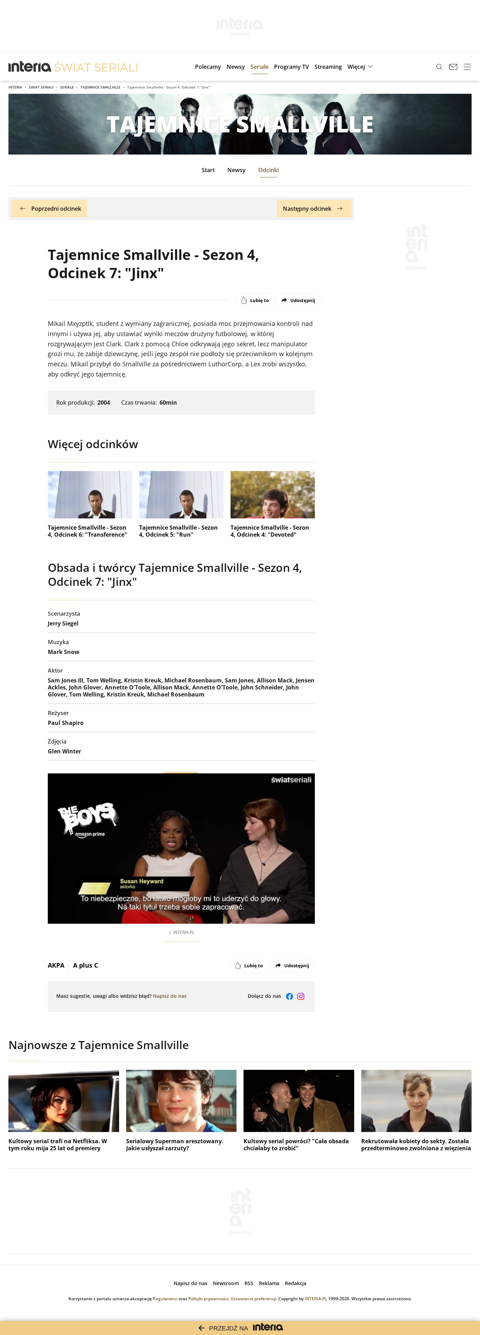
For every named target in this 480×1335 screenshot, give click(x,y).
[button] (361, 66)
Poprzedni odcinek (56, 208)
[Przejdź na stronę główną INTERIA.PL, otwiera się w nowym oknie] (30, 66)
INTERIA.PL (316, 1299)
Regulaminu (165, 1299)
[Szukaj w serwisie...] (439, 66)
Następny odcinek (307, 208)
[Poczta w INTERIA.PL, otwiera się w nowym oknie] (453, 66)
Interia (15, 87)
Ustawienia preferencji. (254, 1298)
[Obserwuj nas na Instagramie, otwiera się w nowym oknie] (300, 996)
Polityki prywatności (208, 1299)
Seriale (67, 87)
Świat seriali (41, 87)
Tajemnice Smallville (100, 87)
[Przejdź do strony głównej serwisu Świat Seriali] (95, 66)
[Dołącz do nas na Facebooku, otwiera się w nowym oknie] (289, 996)
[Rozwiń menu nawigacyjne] (467, 66)
